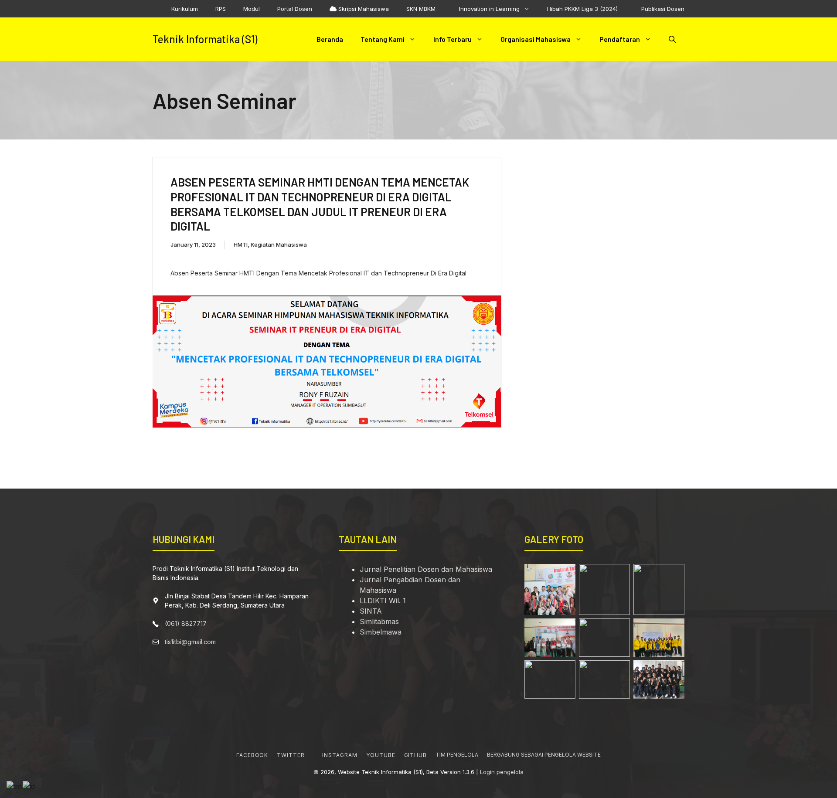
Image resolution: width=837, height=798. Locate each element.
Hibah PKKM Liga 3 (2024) (582, 8)
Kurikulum (184, 8)
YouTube (380, 755)
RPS (220, 8)
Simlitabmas (379, 621)
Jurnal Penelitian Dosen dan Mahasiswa (426, 569)
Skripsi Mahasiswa (363, 8)
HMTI (241, 244)
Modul (251, 8)
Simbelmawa (380, 632)
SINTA (371, 611)
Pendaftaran (619, 39)
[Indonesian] (29, 785)
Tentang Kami (383, 39)
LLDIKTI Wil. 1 (383, 600)
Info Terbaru (452, 39)
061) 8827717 (187, 623)
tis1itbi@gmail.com (190, 641)
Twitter (291, 755)
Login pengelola (502, 771)
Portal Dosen (294, 8)
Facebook (252, 755)
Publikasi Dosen (662, 8)
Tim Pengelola (457, 754)
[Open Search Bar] (672, 39)
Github (415, 755)
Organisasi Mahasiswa (535, 39)
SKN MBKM (421, 8)
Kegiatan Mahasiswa (279, 244)
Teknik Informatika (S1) (205, 39)
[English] (15, 785)
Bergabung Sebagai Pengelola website (544, 754)
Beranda (329, 39)
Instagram (339, 755)
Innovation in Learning (488, 8)
